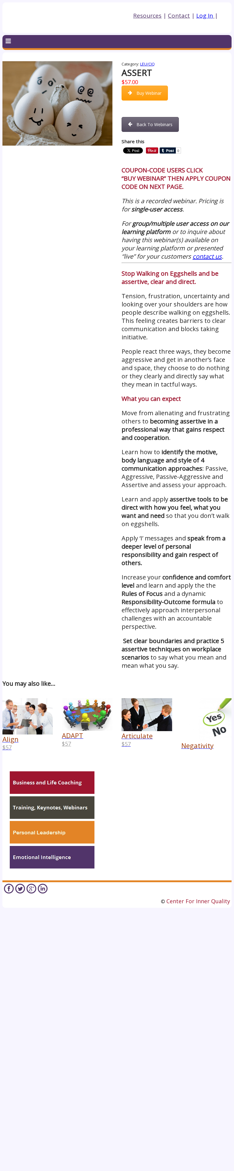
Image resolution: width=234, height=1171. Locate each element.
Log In (204, 15)
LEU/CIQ (147, 64)
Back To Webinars (154, 124)
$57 (66, 743)
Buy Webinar (148, 93)
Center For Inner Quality (198, 901)
